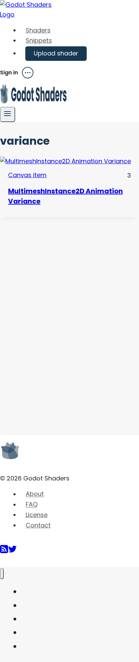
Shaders (38, 30)
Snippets (39, 40)
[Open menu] (7, 114)
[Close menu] (2, 573)
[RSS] (4, 551)
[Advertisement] (50, 318)
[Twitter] (12, 551)
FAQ (31, 504)
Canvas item (27, 175)
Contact (38, 525)
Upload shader (56, 53)
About (35, 494)
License (37, 515)
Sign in (9, 72)
